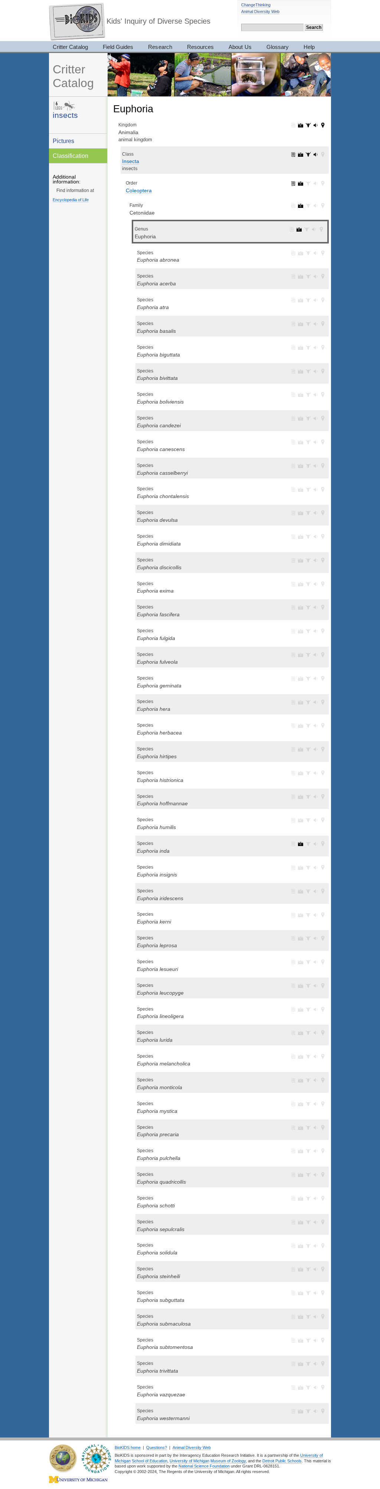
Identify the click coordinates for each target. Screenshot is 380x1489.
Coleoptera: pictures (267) (301, 183)
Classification (70, 155)
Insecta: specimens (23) (308, 154)
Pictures (63, 140)
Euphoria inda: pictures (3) (301, 844)
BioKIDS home (128, 1447)
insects (65, 115)
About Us (240, 47)
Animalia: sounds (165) (315, 125)
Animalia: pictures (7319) (301, 125)
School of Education (149, 1461)
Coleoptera (139, 190)
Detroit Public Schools (282, 1461)
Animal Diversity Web (260, 11)
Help (309, 47)
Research (160, 47)
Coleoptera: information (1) (293, 183)
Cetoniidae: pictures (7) (301, 206)
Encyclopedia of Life (71, 200)
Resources (200, 47)
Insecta (130, 161)
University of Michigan (189, 1461)
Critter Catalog (70, 47)
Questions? (156, 1447)
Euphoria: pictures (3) (299, 229)
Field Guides (118, 47)
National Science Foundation (204, 1466)
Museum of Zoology (228, 1461)
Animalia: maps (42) (323, 125)
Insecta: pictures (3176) (301, 154)
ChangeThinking (256, 5)
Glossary (277, 47)
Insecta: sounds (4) (315, 154)
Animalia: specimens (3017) (308, 125)
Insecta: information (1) (293, 154)
